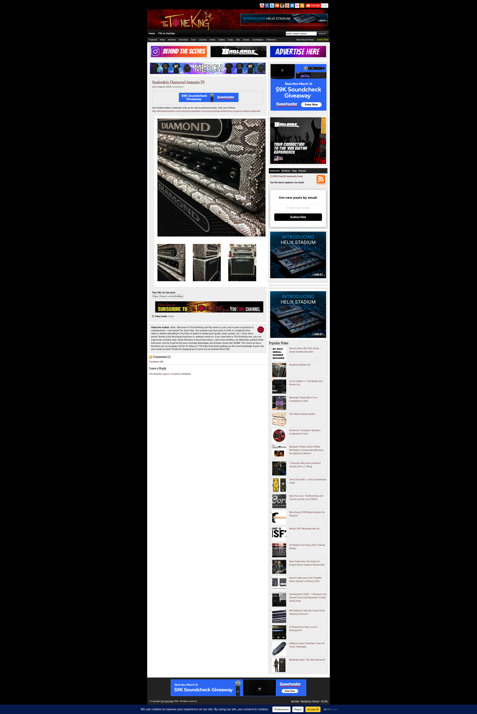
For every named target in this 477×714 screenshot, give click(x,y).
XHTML (324, 701)
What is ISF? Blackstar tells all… (305, 528)
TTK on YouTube (166, 33)
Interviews (183, 40)
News (162, 40)
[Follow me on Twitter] (271, 5)
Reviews (172, 40)
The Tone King (166, 701)
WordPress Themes (310, 701)
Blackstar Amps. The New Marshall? (307, 660)
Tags (294, 171)
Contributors (257, 40)
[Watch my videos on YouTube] (261, 5)
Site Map (295, 701)
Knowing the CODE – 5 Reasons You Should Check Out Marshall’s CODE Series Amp (308, 597)
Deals (230, 40)
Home (152, 33)
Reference (271, 40)
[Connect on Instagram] (281, 5)
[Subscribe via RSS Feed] (302, 5)
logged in (167, 374)
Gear (193, 40)
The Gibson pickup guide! (302, 414)
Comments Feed (294, 176)
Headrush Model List (299, 365)
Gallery (221, 40)
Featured (153, 40)
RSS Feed (278, 176)
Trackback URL (156, 362)
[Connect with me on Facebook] (266, 5)
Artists (212, 40)
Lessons (203, 40)
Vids (238, 40)
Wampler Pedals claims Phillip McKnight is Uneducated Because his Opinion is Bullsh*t (306, 450)
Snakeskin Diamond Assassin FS (178, 82)
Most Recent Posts (305, 40)
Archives (286, 171)
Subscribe (275, 171)
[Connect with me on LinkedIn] (291, 5)
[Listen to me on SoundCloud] (276, 5)
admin (154, 87)
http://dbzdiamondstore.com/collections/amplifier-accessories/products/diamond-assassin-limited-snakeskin (206, 111)
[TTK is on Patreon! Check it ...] (286, 5)
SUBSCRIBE (322, 40)
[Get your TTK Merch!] (296, 5)
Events (246, 40)
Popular (302, 171)
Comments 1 (178, 87)
